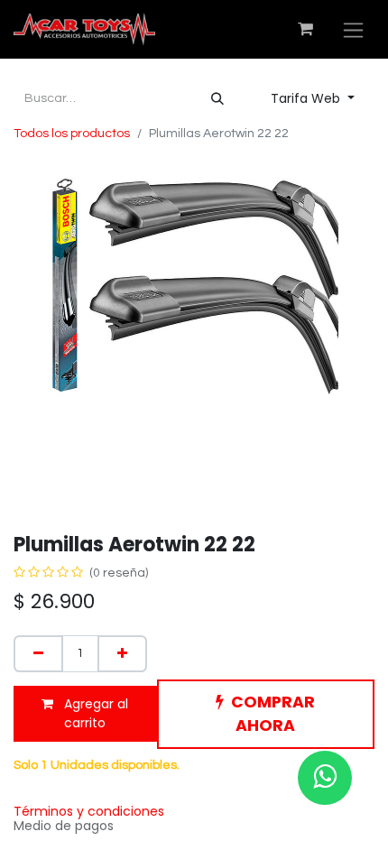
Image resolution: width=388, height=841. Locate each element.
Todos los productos (72, 133)
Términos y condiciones (89, 811)
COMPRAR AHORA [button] (273, 713)
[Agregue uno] (122, 653)
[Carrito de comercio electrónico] (305, 29)
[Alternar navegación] (353, 29)
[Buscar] (217, 98)
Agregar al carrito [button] (94, 713)
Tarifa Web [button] (307, 98)
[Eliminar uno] (38, 653)
